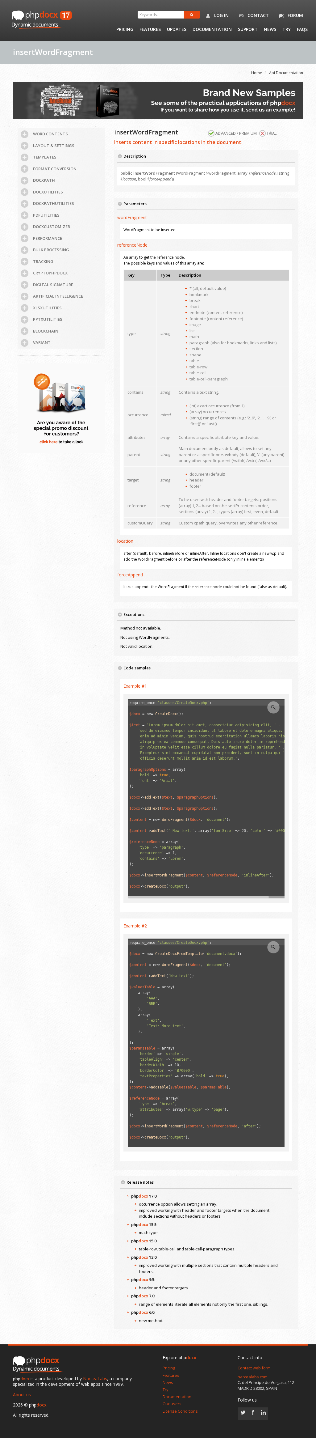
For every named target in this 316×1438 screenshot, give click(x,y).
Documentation (212, 29)
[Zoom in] (273, 707)
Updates (176, 29)
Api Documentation (286, 72)
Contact (257, 15)
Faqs (302, 29)
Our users (172, 1403)
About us (22, 1395)
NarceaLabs (95, 1378)
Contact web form (254, 1368)
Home (256, 72)
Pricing (124, 29)
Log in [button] (221, 15)
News (270, 29)
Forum (294, 15)
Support (248, 29)
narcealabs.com (253, 1377)
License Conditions (180, 1411)
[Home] (39, 1365)
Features (150, 29)
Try (286, 29)
